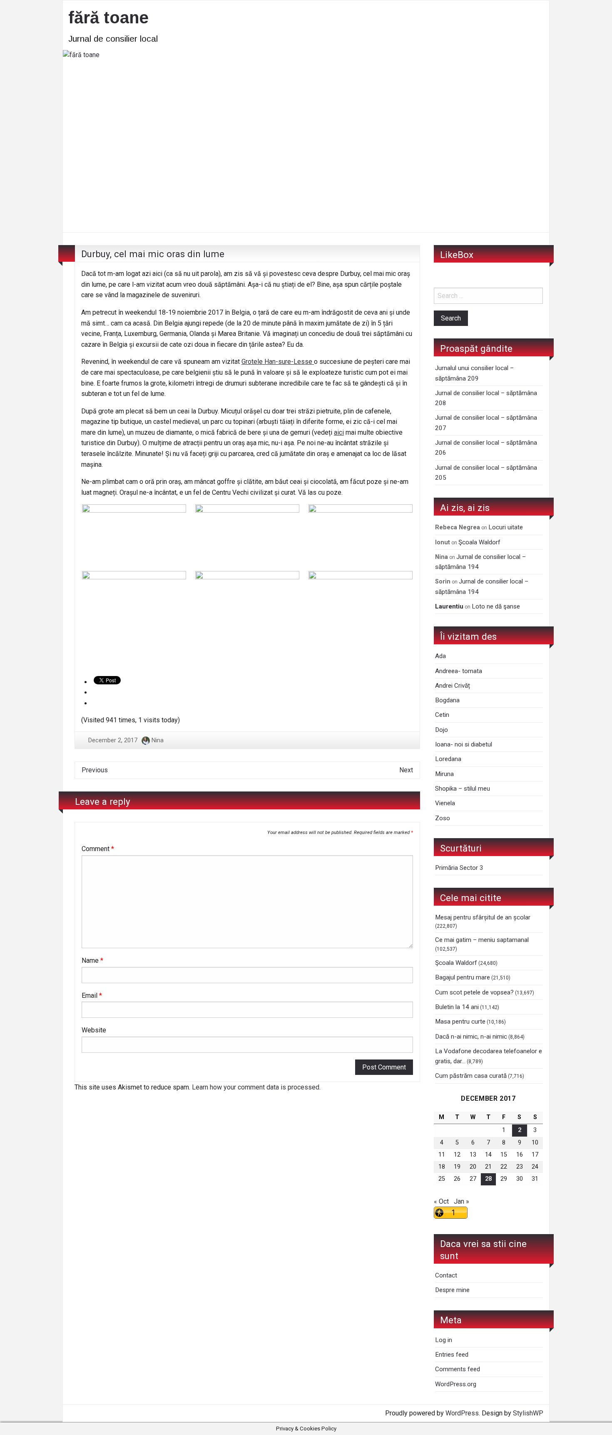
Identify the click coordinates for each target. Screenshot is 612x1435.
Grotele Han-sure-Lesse (277, 362)
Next (406, 770)
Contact (446, 1275)
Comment (98, 849)
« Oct (441, 1201)
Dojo (441, 730)
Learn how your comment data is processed (255, 1087)
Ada (440, 656)
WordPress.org (455, 1384)
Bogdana (447, 700)
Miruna (444, 774)
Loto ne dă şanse (496, 606)
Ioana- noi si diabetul (463, 744)
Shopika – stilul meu (462, 788)
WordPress (462, 1413)
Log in (443, 1340)
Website (94, 1030)
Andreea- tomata (458, 671)
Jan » (461, 1201)
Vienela (445, 803)
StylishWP (528, 1413)
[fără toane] (306, 140)
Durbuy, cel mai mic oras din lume (152, 253)
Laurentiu (449, 606)
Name (92, 960)
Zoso (442, 818)
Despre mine (452, 1290)
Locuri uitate (505, 527)
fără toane (108, 17)
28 (488, 1178)
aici (339, 432)
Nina (158, 740)
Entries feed (451, 1354)
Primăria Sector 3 (459, 868)
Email (92, 995)
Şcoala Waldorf (479, 542)
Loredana (448, 759)
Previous (95, 770)
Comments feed (457, 1369)
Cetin (442, 715)
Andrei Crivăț (452, 685)
